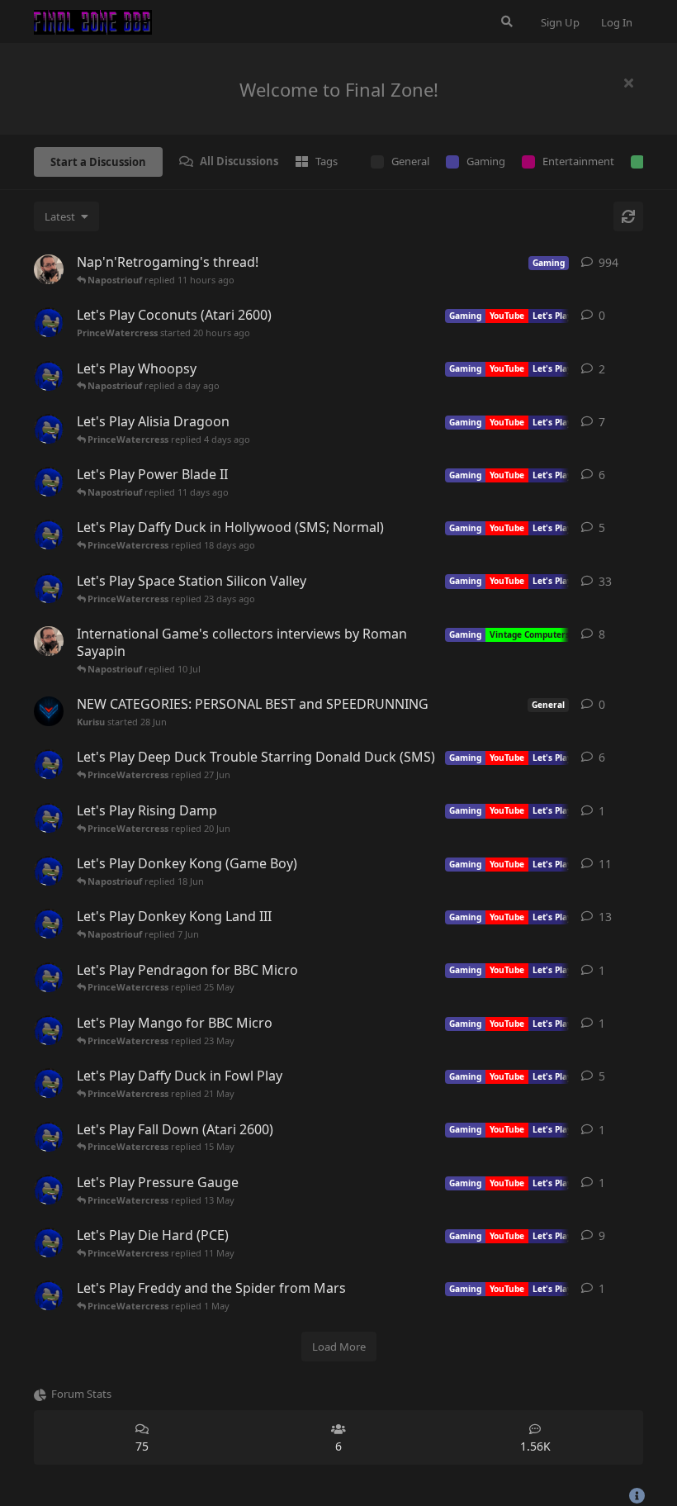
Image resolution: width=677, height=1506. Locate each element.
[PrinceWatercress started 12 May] (49, 1189)
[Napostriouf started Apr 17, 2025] (49, 269)
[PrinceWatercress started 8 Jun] (49, 871)
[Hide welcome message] (628, 82)
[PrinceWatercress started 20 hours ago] (49, 322)
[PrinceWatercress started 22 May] (49, 1030)
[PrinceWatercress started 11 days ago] (49, 429)
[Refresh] (628, 216)
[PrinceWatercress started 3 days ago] (49, 376)
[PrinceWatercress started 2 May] (49, 1242)
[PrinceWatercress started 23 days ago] (49, 534)
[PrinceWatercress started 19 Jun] (49, 818)
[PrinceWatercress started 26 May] (49, 923)
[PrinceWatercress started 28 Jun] (49, 588)
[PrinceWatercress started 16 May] (49, 1083)
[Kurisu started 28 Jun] (49, 711)
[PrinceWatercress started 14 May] (49, 1137)
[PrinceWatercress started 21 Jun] (49, 764)
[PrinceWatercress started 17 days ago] (49, 481)
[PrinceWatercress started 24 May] (49, 977)
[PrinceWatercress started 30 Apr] (49, 1295)
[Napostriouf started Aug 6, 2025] (49, 641)
